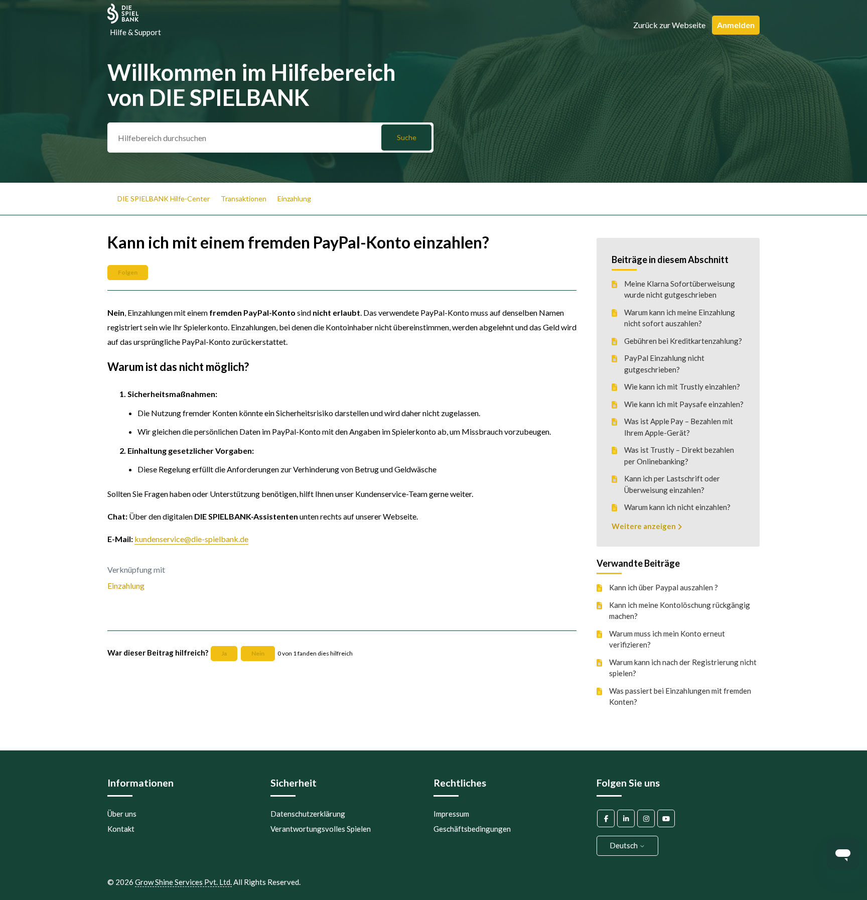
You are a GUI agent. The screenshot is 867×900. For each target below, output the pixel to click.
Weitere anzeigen (644, 526)
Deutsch (624, 845)
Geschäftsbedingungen (472, 828)
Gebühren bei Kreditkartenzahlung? (683, 340)
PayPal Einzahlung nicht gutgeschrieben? (664, 363)
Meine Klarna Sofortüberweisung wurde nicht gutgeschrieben (679, 289)
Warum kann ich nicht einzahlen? (677, 506)
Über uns (121, 813)
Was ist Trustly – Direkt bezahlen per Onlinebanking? (679, 455)
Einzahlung (294, 198)
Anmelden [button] (736, 25)
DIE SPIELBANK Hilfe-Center (163, 198)
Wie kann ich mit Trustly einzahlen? (682, 386)
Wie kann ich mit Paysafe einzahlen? (684, 404)
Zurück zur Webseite (669, 25)
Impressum (451, 813)
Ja (224, 653)
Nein (257, 653)
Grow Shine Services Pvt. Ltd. (183, 881)
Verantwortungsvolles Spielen (320, 828)
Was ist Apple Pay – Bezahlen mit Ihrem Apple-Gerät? (678, 427)
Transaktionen (243, 198)
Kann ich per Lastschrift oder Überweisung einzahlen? (672, 484)
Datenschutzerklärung (307, 813)
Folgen (127, 272)
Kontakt (120, 828)
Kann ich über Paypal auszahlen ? (663, 587)
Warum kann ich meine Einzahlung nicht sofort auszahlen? (679, 318)
